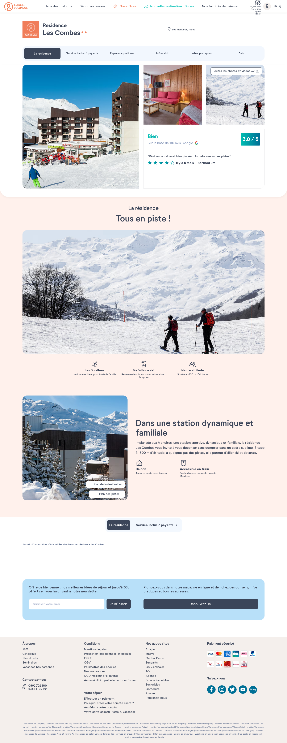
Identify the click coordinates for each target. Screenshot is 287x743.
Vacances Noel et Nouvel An (60, 734)
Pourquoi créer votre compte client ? (109, 703)
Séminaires (29, 662)
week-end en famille (154, 737)
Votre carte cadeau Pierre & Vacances (110, 712)
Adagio (150, 649)
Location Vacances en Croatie (147, 730)
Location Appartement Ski (125, 723)
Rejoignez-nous (156, 698)
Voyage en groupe (125, 734)
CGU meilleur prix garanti (101, 676)
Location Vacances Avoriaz (226, 723)
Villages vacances (144, 734)
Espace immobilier (157, 680)
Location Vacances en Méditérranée (113, 730)
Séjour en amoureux (183, 734)
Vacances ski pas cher (100, 723)
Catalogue (29, 654)
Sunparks (152, 662)
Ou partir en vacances (250, 734)
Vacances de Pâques (34, 723)
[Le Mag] (253, 690)
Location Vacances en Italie (208, 730)
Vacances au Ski (80, 723)
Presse (150, 693)
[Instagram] (222, 689)
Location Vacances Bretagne (81, 730)
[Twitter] (232, 689)
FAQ (25, 649)
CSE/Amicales (155, 667)
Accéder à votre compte (100, 707)
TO (148, 671)
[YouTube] (243, 689)
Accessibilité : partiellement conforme (110, 680)
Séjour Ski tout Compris (173, 723)
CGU (87, 658)
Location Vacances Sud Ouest (50, 730)
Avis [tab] (241, 53)
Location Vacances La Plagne (107, 727)
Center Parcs (155, 658)
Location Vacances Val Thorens (45, 727)
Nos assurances (94, 671)
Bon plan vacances (163, 734)
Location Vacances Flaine (135, 727)
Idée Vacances (210, 727)
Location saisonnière (132, 737)
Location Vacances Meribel (162, 727)
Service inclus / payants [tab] (82, 53)
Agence (151, 676)
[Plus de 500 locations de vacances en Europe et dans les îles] (16, 6)
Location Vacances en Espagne (179, 730)
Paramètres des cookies (100, 667)
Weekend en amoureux (206, 734)
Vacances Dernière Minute (189, 727)
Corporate (152, 689)
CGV (87, 662)
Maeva (150, 654)
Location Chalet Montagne (199, 723)
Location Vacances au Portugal (238, 730)
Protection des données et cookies (108, 654)
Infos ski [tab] (161, 53)
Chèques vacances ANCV (58, 723)
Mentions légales (95, 649)
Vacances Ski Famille (150, 723)
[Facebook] (211, 689)
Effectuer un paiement (99, 698)
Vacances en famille (228, 734)
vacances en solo (84, 734)
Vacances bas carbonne (38, 667)
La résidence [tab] (42, 53)
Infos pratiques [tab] (201, 53)
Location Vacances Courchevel (76, 727)
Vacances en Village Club (232, 727)
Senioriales (153, 684)
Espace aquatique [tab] (122, 53)
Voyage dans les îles (104, 734)
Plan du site (30, 658)
